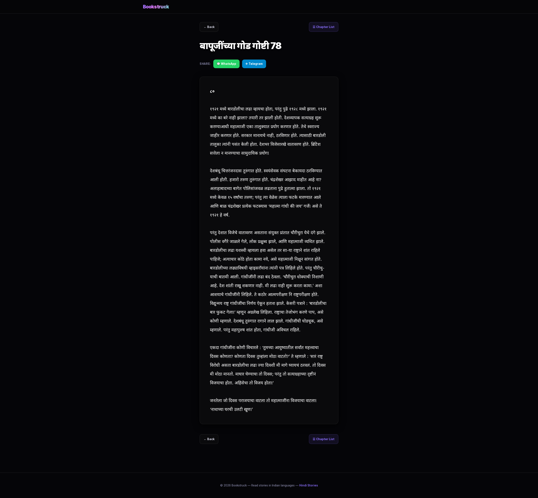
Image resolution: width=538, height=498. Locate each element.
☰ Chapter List (323, 27)
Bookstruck (156, 6)
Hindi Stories (308, 485)
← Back (209, 27)
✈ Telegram (254, 63)
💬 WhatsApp (226, 63)
